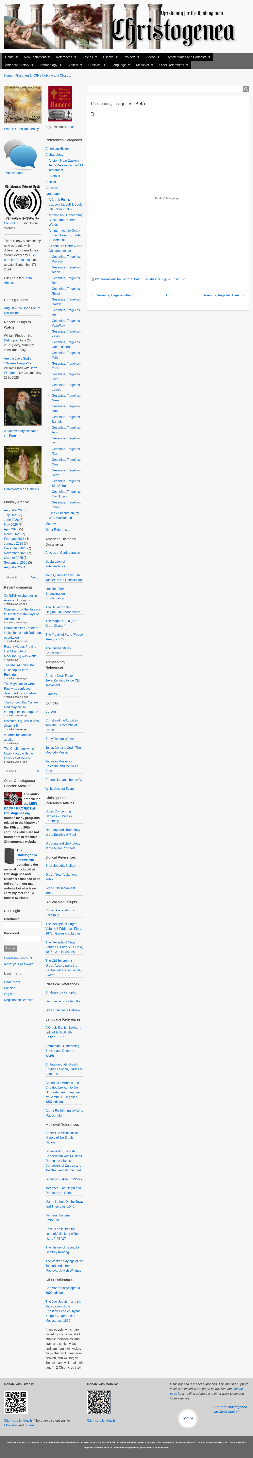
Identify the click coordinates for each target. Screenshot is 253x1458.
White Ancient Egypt (59, 788)
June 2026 (11, 519)
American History (57, 148)
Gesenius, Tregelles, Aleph (114, 295)
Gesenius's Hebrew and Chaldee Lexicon (65, 248)
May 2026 (11, 524)
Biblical (50, 182)
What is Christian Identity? (22, 129)
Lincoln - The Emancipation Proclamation (55, 593)
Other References (57, 529)
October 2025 (13, 557)
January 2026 (13, 543)
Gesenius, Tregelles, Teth (66, 355)
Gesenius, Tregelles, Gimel (221, 295)
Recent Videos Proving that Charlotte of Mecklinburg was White (20, 651)
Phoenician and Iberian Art (64, 779)
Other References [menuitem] (170, 66)
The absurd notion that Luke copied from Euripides (19, 670)
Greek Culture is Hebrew (62, 1010)
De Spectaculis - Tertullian (63, 1001)
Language (52, 193)
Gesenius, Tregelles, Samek (66, 419)
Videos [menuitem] (148, 58)
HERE (69, 127)
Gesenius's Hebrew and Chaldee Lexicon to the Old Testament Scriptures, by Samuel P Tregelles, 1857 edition (63, 1092)
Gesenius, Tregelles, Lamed (66, 387)
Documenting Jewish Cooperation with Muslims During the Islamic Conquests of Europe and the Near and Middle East (63, 1161)
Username (11, 919)
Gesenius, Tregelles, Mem (66, 398)
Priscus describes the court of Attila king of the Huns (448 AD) (62, 1233)
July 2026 (11, 515)
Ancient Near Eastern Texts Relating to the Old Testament (66, 165)
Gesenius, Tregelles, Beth (66, 280)
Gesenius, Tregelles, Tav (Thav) (66, 494)
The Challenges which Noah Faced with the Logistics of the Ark (20, 753)
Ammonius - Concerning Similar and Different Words (66, 219)
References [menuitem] (62, 58)
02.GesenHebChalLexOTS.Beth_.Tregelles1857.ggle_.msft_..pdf (140, 279)
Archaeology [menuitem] (46, 66)
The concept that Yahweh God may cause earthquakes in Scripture (22, 707)
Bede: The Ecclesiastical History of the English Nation (62, 1137)
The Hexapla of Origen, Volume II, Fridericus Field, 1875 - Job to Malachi (64, 947)
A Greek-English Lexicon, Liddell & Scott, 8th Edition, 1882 (65, 204)
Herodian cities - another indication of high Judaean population (22, 632)
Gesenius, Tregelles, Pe (66, 441)
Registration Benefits (18, 1000)
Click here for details (18, 1420)
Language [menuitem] (117, 66)
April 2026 (11, 529)
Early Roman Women (60, 738)
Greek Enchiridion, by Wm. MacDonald (64, 515)
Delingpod (11, 340)
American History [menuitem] (15, 66)
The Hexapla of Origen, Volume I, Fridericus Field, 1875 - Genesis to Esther (63, 928)
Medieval (51, 523)
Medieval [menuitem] (141, 66)
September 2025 (15, 562)
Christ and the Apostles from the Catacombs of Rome (61, 725)
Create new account (18, 958)
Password (11, 933)
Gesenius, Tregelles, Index (66, 505)
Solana (30, 1425)
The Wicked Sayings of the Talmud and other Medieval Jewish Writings (64, 1265)
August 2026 (13, 510)
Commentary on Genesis (21, 489)
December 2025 (15, 548)
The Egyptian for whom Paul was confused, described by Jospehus (20, 688)
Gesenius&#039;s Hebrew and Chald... (43, 75)
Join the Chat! (13, 173)
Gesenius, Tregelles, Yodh (66, 366)
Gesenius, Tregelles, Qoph (66, 462)
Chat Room (12, 982)
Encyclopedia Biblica (60, 865)
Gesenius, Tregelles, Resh (66, 473)
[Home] (124, 26)
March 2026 (12, 534)
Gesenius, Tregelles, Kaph (66, 377)
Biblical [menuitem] (71, 66)
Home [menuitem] (8, 58)
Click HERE (12, 223)
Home (8, 75)
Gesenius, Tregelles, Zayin (66, 334)
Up (168, 295)
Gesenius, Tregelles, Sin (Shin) (66, 483)
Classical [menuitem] (93, 66)
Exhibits (54, 176)
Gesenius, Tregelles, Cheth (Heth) (66, 344)
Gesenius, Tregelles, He (66, 312)
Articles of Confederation (62, 552)
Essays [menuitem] (106, 58)
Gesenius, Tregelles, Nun (66, 409)
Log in (8, 994)
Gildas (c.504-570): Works (63, 1179)
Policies (9, 988)
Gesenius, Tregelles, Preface (66, 259)
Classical (52, 188)
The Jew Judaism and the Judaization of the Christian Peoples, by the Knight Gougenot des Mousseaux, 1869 (63, 1311)
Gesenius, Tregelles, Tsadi (66, 451)
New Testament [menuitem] (33, 58)
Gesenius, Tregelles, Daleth (66, 302)
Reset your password (19, 964)
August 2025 (13, 567)
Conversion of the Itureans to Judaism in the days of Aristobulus (22, 614)
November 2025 (15, 553)
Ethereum (11, 1425)
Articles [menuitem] (86, 58)
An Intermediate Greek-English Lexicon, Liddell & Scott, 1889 (65, 235)
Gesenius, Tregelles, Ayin (66, 430)
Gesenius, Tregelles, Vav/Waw (66, 323)
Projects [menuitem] (128, 58)
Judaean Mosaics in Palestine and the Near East (61, 766)
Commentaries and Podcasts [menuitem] (184, 58)
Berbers (51, 711)
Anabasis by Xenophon (61, 992)
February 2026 (14, 538)
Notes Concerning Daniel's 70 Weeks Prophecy (58, 816)
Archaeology (54, 154)
